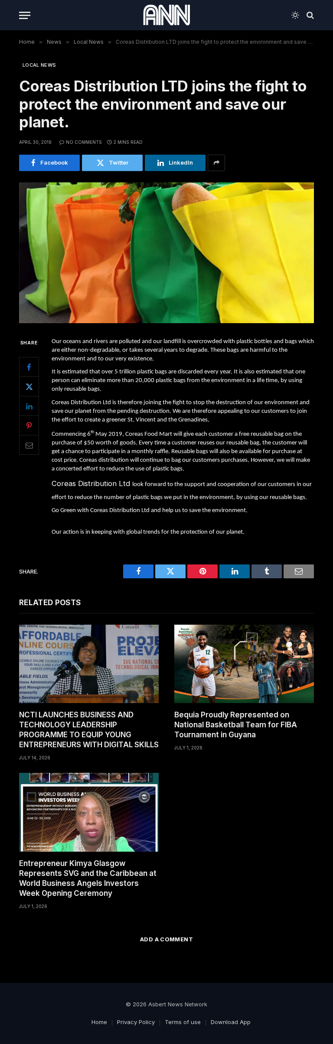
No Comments (84, 142)
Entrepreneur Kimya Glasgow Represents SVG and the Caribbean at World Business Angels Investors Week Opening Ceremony (88, 878)
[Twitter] (29, 386)
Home (99, 1021)
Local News (39, 65)
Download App (231, 1021)
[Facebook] (29, 367)
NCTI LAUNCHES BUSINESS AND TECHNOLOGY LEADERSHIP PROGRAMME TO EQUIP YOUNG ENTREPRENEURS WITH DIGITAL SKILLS (89, 729)
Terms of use (183, 1021)
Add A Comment (166, 939)
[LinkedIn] (29, 406)
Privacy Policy (136, 1021)
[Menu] (24, 15)
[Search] (309, 15)
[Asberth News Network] (166, 15)
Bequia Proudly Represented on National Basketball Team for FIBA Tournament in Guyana (235, 724)
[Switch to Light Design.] (295, 15)
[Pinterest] (29, 425)
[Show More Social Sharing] (216, 163)
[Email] (29, 445)
